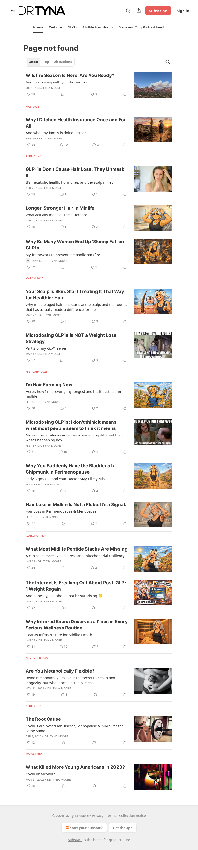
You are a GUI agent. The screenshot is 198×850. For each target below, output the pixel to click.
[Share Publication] (138, 10)
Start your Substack (86, 827)
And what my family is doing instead (56, 132)
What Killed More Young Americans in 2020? (75, 767)
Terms (111, 815)
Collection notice (132, 815)
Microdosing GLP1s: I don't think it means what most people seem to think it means (71, 425)
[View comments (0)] (63, 94)
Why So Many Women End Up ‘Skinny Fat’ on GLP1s (75, 245)
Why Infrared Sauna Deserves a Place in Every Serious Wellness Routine (76, 625)
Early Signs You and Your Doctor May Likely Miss (66, 478)
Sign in (183, 10)
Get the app (123, 827)
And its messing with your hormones (56, 82)
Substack (75, 839)
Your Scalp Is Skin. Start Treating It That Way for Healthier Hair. (75, 295)
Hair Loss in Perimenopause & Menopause (61, 511)
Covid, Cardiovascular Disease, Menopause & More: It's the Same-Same (74, 728)
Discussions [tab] (63, 62)
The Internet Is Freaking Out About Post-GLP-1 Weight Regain (76, 586)
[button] (38, 27)
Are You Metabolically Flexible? (60, 671)
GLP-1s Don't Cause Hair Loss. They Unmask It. (75, 172)
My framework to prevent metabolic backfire (63, 254)
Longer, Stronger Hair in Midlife (60, 208)
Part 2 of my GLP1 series (46, 348)
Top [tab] (46, 62)
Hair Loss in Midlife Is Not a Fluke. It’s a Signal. (76, 504)
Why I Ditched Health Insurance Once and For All (76, 123)
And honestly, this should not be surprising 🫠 (64, 595)
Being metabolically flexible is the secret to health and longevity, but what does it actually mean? (70, 680)
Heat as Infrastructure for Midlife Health (59, 634)
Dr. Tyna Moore (49, 88)
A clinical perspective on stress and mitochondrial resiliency (75, 555)
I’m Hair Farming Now (49, 384)
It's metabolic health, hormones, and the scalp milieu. (70, 182)
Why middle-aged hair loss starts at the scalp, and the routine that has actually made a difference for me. (76, 307)
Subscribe (158, 10)
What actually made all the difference (56, 214)
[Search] (128, 10)
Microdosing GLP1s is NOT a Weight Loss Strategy (71, 338)
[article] (99, 85)
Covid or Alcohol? (40, 773)
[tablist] (50, 62)
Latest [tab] (33, 62)
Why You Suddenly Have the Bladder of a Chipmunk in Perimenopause (71, 469)
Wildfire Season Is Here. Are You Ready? (70, 75)
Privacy (97, 815)
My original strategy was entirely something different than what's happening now (74, 437)
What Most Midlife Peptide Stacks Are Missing (76, 549)
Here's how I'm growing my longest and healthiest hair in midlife (73, 394)
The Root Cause (43, 719)
